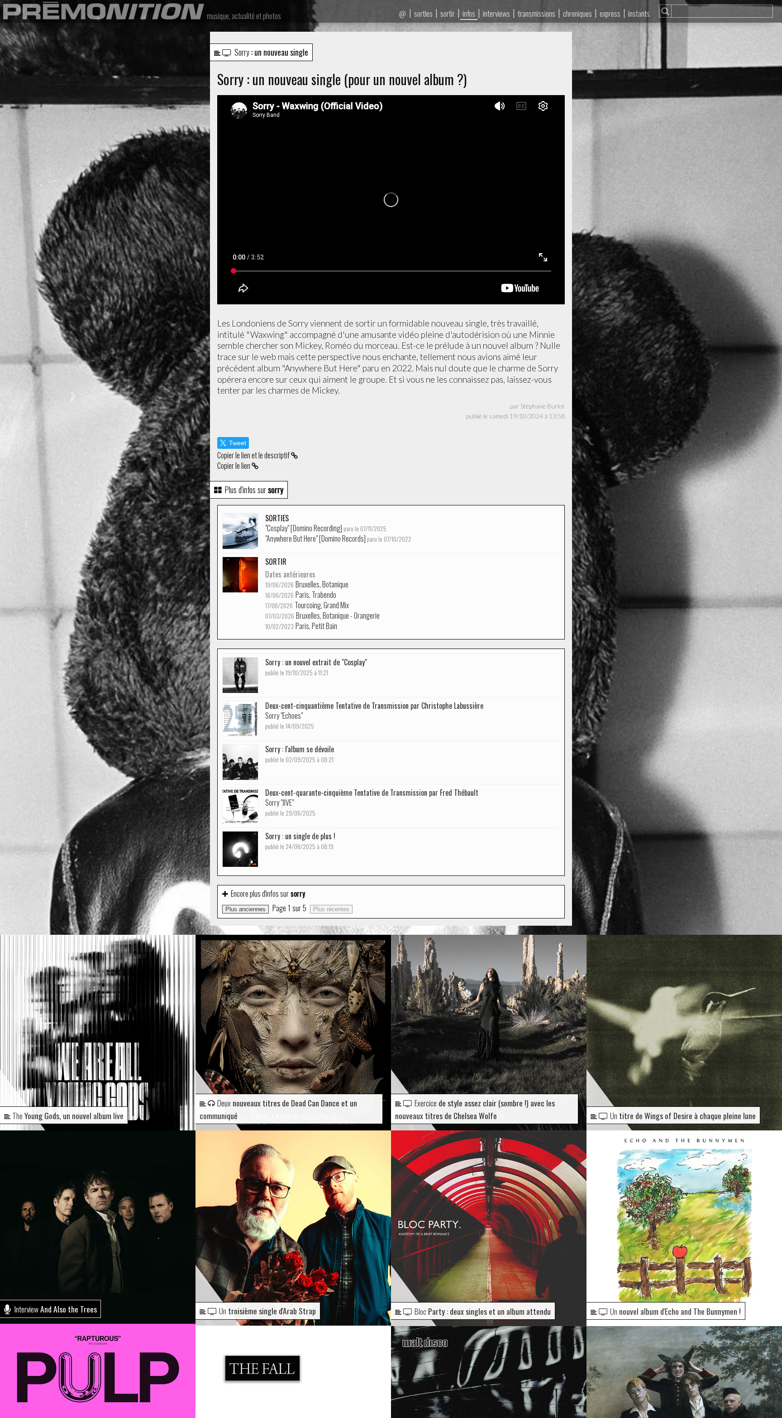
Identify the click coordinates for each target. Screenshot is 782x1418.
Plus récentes (331, 909)
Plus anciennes (245, 909)
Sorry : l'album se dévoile (299, 754)
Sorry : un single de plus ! (300, 841)
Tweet (237, 443)
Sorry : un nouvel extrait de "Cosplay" (316, 667)
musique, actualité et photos (244, 15)
